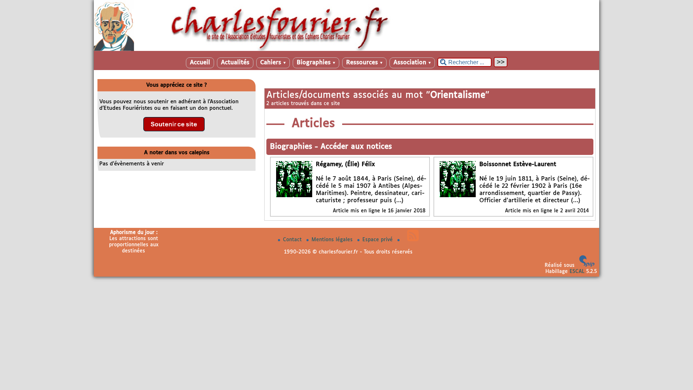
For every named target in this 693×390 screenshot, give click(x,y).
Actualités (235, 63)
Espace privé (378, 239)
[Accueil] (346, 49)
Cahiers (273, 63)
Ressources (364, 63)
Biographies (316, 63)
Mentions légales (332, 239)
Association (412, 63)
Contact (293, 239)
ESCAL (577, 271)
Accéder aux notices (356, 147)
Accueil (200, 63)
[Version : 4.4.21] (586, 265)
